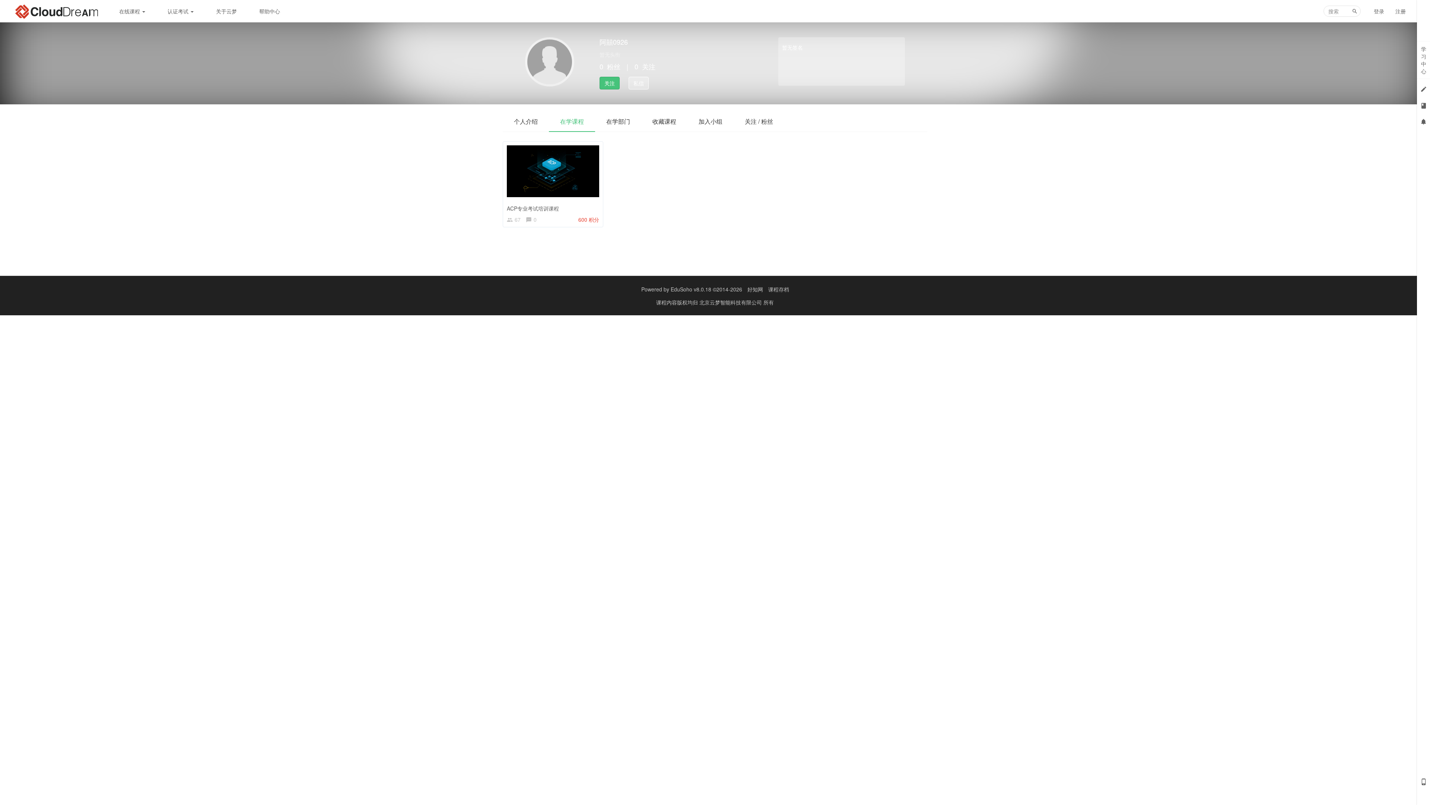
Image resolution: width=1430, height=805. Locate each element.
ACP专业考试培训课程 (533, 208)
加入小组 (710, 121)
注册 (1400, 11)
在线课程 (130, 11)
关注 (609, 83)
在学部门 (618, 121)
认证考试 (179, 11)
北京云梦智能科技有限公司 (731, 302)
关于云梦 (226, 11)
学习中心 (1423, 60)
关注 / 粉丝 (759, 121)
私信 (638, 83)
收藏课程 (664, 121)
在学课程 (572, 121)
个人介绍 (526, 121)
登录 (1379, 11)
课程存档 (778, 289)
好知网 (755, 289)
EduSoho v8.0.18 (691, 289)
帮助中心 (269, 11)
